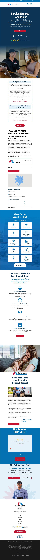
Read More (20, 444)
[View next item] (22, 454)
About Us (19, 336)
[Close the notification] (32, 0)
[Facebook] (17, 537)
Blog (20, 519)
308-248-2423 (12, 194)
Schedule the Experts (19, 30)
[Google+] (22, 537)
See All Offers (19, 125)
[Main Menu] (31, 4)
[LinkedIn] (20, 537)
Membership (20, 521)
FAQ (20, 515)
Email (20, 101)
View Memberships (25, 477)
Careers (20, 517)
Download (25, 101)
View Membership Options (19, 35)
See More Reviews (19, 459)
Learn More (25, 0)
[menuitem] (13, 555)
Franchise (20, 523)
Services (20, 513)
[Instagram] (19, 537)
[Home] (14, 4)
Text (15, 101)
